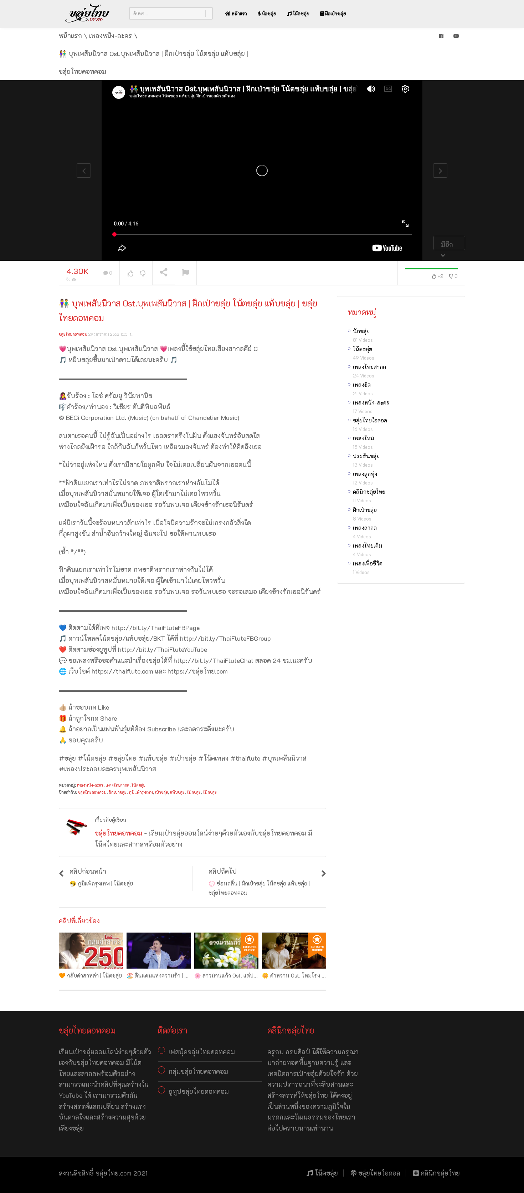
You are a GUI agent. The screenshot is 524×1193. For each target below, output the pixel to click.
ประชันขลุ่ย (366, 456)
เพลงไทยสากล (117, 785)
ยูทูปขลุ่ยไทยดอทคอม (199, 1091)
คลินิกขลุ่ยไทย (369, 491)
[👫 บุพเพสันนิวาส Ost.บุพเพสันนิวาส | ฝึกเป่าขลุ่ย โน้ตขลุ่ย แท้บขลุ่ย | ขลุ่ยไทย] (88, 13)
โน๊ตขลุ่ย (210, 792)
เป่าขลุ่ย (161, 792)
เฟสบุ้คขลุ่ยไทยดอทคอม (202, 1051)
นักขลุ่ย (268, 13)
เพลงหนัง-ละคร (90, 785)
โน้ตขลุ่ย (300, 13)
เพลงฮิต (362, 384)
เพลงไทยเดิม (367, 545)
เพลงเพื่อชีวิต (367, 563)
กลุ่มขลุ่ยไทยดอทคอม (198, 1071)
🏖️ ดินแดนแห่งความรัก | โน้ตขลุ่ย (165, 975)
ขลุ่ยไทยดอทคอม (73, 334)
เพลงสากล (365, 527)
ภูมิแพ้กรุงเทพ (141, 792)
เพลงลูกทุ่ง (365, 473)
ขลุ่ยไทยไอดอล (370, 420)
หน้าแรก (239, 13)
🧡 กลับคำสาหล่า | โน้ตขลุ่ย (90, 975)
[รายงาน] (185, 273)
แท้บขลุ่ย (177, 792)
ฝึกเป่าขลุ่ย (335, 13)
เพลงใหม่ (363, 438)
